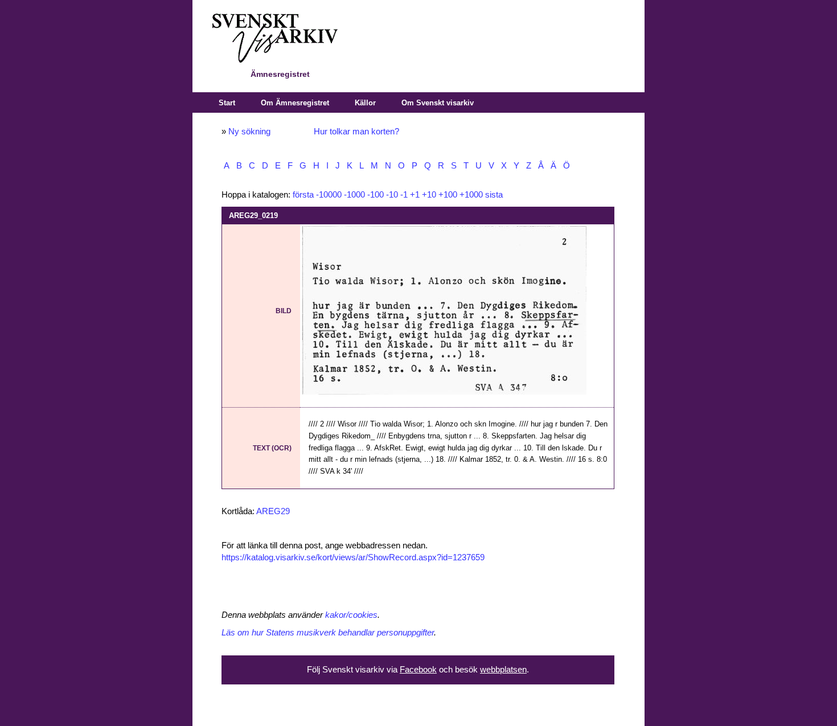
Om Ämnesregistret (295, 103)
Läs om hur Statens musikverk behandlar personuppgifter (327, 632)
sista (494, 194)
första (303, 194)
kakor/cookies (351, 615)
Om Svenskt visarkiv (437, 103)
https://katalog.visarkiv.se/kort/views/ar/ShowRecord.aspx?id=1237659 (353, 557)
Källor (365, 103)
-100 (375, 194)
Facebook (418, 669)
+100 (447, 194)
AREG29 (273, 511)
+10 (429, 194)
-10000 (329, 194)
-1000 (354, 194)
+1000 (471, 194)
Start (227, 103)
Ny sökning (249, 131)
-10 (392, 194)
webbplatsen (503, 669)
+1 (415, 194)
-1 (404, 194)
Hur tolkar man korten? (356, 131)
